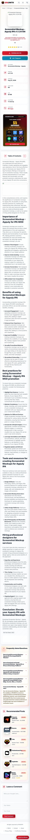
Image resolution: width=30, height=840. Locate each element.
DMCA (9, 828)
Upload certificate (23, 837)
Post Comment (8, 816)
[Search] (18, 2)
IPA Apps (9, 8)
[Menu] (27, 2)
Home (3, 8)
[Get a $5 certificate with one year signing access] (15, 130)
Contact (16, 828)
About (22, 828)
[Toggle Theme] (22, 2)
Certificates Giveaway (20, 831)
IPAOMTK (20, 824)
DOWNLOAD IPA (16, 53)
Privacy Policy (8, 831)
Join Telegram (16, 58)
